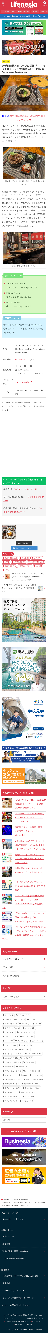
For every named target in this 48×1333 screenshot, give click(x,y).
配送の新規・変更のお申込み (15, 1251)
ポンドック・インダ (13, 1054)
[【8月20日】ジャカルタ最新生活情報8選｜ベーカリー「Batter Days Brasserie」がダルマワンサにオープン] (7, 803)
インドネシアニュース (13, 959)
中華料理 (23, 1067)
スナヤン (22, 1041)
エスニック (10, 1075)
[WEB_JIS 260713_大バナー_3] (24, 719)
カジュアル (11, 1101)
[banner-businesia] (24, 1142)
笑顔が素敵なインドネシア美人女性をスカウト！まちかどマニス (29, 872)
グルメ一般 (6, 61)
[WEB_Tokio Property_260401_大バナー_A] (24, 669)
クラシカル (27, 1101)
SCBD (9, 1041)
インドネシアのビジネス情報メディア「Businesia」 (24, 1315)
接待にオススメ (28, 1092)
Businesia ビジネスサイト (13, 1219)
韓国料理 (9, 1067)
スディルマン (11, 1037)
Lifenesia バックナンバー (13, 1291)
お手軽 (7, 570)
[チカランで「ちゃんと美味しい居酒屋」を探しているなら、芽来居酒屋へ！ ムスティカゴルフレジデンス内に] (9, 532)
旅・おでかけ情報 (11, 975)
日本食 (7, 562)
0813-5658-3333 (22, 359)
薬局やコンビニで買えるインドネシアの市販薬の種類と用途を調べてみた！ (29, 858)
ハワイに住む (37, 1321)
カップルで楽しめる (37, 562)
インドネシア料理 (13, 1062)
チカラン (27, 1058)
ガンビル (9, 1015)
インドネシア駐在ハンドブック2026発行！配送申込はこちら (24, 16)
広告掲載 (6, 1244)
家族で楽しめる (10, 566)
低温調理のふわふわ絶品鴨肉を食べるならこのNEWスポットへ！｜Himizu (29, 817)
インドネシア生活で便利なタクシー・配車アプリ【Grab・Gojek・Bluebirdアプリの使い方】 (23, 901)
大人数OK (38, 566)
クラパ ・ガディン (12, 1028)
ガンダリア (26, 1045)
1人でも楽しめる (20, 562)
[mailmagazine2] (24, 1157)
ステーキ (25, 1024)
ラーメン (37, 1075)
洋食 (24, 1075)
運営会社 (6, 1283)
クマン (25, 1049)
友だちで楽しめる (11, 558)
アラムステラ (24, 1015)
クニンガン (28, 1037)
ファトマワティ (34, 1054)
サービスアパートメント (15, 1019)
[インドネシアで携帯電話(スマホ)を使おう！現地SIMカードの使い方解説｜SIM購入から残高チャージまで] (7, 930)
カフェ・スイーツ (13, 1071)
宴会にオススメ (25, 566)
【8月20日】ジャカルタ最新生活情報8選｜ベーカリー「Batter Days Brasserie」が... (30, 804)
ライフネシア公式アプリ (25, 489)
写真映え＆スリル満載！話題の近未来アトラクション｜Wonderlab (29, 831)
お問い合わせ (8, 1236)
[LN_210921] (24, 1175)
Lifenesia (22, 1329)
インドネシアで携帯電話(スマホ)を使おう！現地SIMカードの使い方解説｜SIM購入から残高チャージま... (24, 933)
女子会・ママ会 (12, 1088)
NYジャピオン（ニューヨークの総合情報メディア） (24, 1318)
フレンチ (33, 1019)
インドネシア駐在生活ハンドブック (18, 1298)
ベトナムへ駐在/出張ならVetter (16, 1305)
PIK (38, 1024)
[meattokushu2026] (24, 53)
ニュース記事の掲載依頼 (13, 1259)
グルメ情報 (8, 967)
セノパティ (38, 558)
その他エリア (11, 1058)
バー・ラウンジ (32, 1071)
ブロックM (10, 1045)
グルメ (35, 11)
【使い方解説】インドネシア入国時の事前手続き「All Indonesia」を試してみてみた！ (30, 917)
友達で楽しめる (12, 1084)
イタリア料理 (11, 1024)
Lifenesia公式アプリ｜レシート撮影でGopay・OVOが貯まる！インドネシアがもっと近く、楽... (30, 845)
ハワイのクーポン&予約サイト (17, 1321)
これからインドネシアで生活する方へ (15, 11)
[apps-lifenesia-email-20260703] (24, 33)
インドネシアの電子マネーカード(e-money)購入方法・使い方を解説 (30, 886)
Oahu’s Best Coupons (23, 1325)
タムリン (10, 1032)
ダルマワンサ (11, 1049)
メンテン (30, 1028)
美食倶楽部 (26, 558)
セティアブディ (26, 1032)
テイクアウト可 (12, 1097)
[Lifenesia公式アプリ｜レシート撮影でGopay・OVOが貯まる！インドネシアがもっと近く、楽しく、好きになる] (7, 844)
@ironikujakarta (22, 382)
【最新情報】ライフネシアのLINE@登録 (20, 1276)
